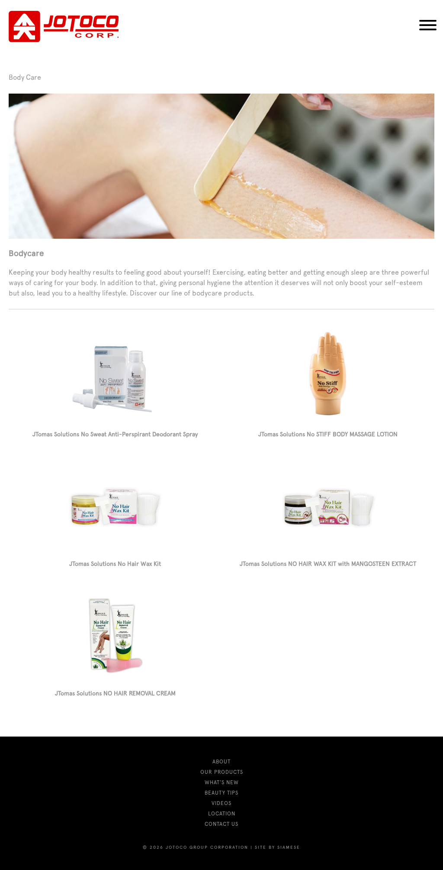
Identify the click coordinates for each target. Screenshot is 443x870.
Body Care (25, 77)
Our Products (221, 772)
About (221, 762)
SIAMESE (288, 847)
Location (221, 814)
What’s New (222, 782)
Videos (221, 803)
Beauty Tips (221, 793)
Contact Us (221, 824)
